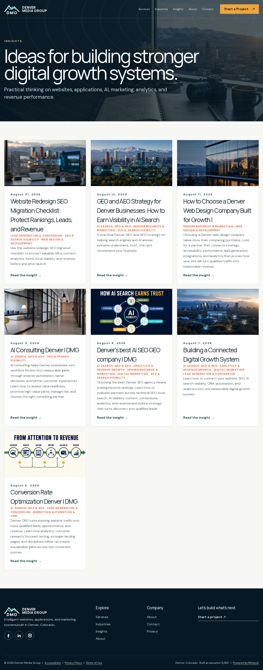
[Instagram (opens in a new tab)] (29, 635)
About (193, 9)
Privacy (152, 631)
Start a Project (239, 9)
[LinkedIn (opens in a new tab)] (19, 635)
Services (144, 9)
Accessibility (53, 663)
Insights (178, 9)
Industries (161, 9)
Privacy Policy (73, 663)
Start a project (212, 617)
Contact (207, 9)
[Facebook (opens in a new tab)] (8, 635)
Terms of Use (94, 663)
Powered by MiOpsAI (246, 663)
